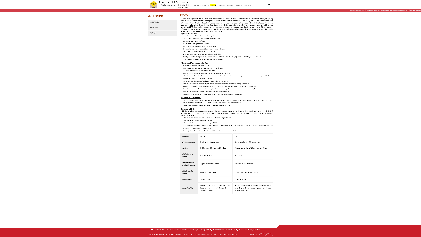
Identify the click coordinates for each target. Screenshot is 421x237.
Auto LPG (153, 33)
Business (221, 5)
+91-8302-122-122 (230, 230)
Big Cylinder (154, 28)
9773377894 (248, 230)
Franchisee (230, 5)
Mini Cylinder (154, 22)
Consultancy (247, 5)
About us (196, 5)
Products (204, 5)
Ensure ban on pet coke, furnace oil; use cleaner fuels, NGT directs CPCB (380, 10)
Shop (212, 5)
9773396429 (256, 230)
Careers (238, 5)
